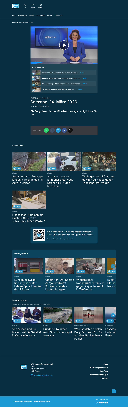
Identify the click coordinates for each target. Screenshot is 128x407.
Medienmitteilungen (99, 375)
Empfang (104, 371)
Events (49, 15)
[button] (52, 130)
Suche (31, 15)
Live (14, 15)
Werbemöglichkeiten (99, 368)
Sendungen (22, 15)
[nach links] (15, 266)
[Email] (58, 130)
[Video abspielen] (64, 45)
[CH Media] (102, 402)
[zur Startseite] (15, 6)
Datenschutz (18, 401)
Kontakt (104, 378)
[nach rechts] (113, 266)
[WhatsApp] (46, 130)
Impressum (28, 401)
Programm (40, 15)
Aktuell (14, 22)
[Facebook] (64, 130)
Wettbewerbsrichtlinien (42, 401)
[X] (70, 130)
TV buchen (59, 15)
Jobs (106, 364)
